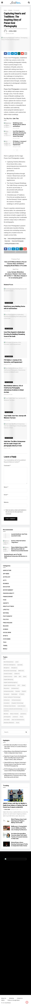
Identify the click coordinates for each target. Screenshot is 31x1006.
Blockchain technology (10, 670)
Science (5, 629)
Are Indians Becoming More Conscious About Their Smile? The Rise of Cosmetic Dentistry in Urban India (15, 746)
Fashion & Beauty (8, 593)
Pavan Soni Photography (12, 89)
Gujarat (24, 691)
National (6, 613)
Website (6, 502)
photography (7, 716)
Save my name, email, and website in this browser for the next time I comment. (16, 512)
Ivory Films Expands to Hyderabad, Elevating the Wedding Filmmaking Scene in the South (14, 334)
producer (15, 716)
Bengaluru (14, 667)
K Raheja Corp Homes (10, 706)
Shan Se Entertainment (18, 719)
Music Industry (14, 713)
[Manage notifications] (27, 1002)
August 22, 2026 (15, 809)
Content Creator (8, 673)
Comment (7, 465)
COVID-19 (16, 673)
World (5, 649)
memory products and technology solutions (13, 709)
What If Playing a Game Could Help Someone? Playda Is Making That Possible (18, 821)
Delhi (24, 676)
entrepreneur (15, 688)
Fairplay (18, 691)
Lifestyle (10, 10)
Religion (5, 626)
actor (17, 661)
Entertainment (8, 590)
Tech (4, 642)
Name (6, 487)
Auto (4, 580)
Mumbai (6, 713)
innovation (6, 703)
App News (6, 573)
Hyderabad (14, 694)
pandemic (23, 713)
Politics (6, 619)
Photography (16, 10)
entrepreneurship (8, 691)
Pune (21, 716)
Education (6, 586)
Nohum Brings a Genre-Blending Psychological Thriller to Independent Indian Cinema (19, 844)
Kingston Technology (17, 703)
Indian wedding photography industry (16, 238)
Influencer (7, 700)
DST (19, 685)
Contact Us (19, 998)
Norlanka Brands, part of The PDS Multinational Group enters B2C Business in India (15, 556)
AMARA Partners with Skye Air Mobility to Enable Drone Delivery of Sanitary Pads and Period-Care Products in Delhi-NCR (15, 805)
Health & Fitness (8, 606)
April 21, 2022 (7, 448)
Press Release (7, 622)
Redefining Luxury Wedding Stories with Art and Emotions (19, 124)
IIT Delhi (21, 694)
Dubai (23, 685)
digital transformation (10, 685)
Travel (5, 645)
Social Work (7, 632)
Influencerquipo (16, 700)
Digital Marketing (8, 679)
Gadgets (6, 603)
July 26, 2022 (7, 420)
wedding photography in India (12, 243)
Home (5, 10)
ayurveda (20, 664)
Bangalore (6, 667)
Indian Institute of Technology (12, 697)
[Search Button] (26, 732)
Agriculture (7, 570)
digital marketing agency (10, 682)
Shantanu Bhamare (9, 722)
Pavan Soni (7, 241)
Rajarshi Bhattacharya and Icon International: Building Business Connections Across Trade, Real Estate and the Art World (15, 775)
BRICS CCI (21, 670)
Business (6, 583)
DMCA (2, 1000)
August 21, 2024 (17, 146)
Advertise (11, 998)
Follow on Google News (14, 1000)
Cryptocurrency (8, 676)
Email (6, 494)
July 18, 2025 (16, 128)
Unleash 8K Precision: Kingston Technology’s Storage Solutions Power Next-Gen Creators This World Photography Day (15, 764)
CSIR (15, 676)
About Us (3, 998)
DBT (20, 676)
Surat (17, 722)
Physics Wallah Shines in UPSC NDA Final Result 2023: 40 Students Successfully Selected (19, 549)
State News (6, 639)
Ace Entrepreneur (8, 661)
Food (4, 600)
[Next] (17, 150)
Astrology (6, 577)
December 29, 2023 (8, 394)
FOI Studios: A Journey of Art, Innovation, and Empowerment (19, 143)
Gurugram (6, 694)
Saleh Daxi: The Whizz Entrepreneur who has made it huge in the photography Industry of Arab (14, 444)
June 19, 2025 (16, 138)
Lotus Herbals (21, 706)
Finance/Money (8, 596)
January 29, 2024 (10, 33)
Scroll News (12, 31)
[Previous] (14, 150)
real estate (7, 719)
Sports (5, 635)
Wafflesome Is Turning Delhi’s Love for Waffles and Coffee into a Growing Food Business (19, 828)
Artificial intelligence (9, 664)
